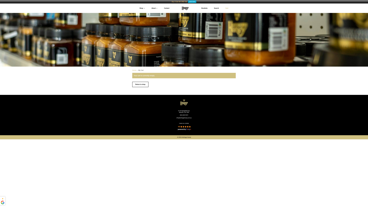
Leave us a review (184, 123)
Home (134, 70)
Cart (226, 8)
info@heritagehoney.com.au (184, 118)
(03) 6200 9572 (184, 115)
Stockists (204, 8)
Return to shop (140, 84)
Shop (141, 8)
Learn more (192, 1)
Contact (166, 8)
